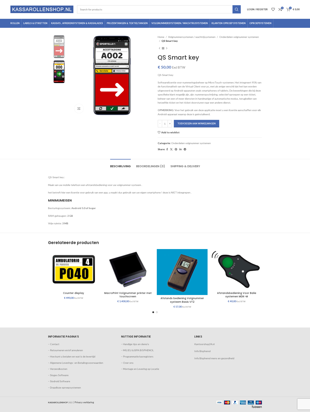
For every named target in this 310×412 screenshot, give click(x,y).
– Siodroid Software (59, 381)
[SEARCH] (236, 9)
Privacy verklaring (84, 402)
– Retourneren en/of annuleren (65, 350)
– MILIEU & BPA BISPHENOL (137, 350)
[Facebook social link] (167, 149)
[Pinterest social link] (176, 149)
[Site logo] (41, 9)
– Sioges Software (58, 375)
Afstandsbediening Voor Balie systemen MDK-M (236, 294)
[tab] (120, 164)
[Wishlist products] (273, 9)
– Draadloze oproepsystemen (64, 387)
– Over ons (127, 362)
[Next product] (166, 48)
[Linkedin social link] (180, 149)
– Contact (53, 344)
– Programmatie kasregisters (137, 356)
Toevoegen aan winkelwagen (196, 123)
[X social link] (171, 149)
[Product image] (127, 269)
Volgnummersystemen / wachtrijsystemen (191, 36)
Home (161, 36)
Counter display (73, 293)
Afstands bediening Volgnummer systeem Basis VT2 (182, 300)
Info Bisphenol (202, 351)
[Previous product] (159, 48)
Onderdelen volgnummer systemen (239, 36)
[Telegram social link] (185, 149)
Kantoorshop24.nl (204, 344)
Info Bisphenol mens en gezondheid (214, 358)
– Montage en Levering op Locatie (140, 368)
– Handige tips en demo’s (135, 344)
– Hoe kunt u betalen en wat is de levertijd (71, 356)
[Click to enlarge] (78, 108)
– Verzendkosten (57, 368)
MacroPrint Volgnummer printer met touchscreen (128, 294)
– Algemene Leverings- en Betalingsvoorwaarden (75, 362)
